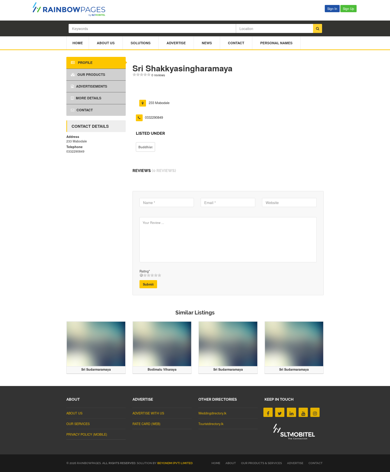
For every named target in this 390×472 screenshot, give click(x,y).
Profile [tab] (85, 62)
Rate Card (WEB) (146, 423)
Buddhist (145, 147)
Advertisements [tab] (91, 86)
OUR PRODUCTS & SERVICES (261, 463)
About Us (106, 42)
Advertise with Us (148, 413)
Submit (148, 284)
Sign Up (348, 8)
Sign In (332, 8)
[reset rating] (141, 275)
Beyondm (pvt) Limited (175, 463)
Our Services (78, 423)
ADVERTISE (295, 463)
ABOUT (230, 463)
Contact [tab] (85, 109)
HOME (215, 463)
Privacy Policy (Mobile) (86, 434)
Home (77, 42)
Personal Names (276, 42)
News (207, 42)
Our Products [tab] (91, 74)
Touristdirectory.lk (210, 423)
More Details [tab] (88, 97)
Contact (236, 42)
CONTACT (316, 463)
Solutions (141, 42)
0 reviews (158, 75)
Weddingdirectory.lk (212, 413)
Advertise (176, 42)
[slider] (141, 74)
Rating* (144, 271)
